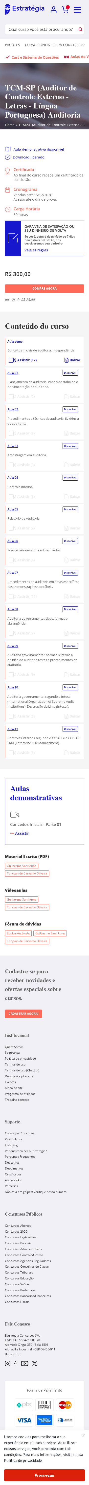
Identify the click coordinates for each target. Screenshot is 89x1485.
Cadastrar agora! (23, 1014)
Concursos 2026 (16, 1231)
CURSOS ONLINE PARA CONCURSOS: (55, 44)
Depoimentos (14, 1168)
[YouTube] (24, 1364)
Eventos (10, 1082)
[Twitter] (34, 1364)
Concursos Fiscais (17, 1302)
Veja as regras (36, 250)
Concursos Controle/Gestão (24, 1255)
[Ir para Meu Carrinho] (65, 10)
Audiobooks (13, 1180)
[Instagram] (7, 1364)
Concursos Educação (19, 1278)
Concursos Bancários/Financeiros (28, 1296)
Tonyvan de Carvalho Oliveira (27, 873)
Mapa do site (14, 1088)
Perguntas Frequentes (20, 1156)
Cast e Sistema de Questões (35, 57)
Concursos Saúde (17, 1284)
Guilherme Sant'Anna (21, 866)
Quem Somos (14, 1047)
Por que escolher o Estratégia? (26, 1151)
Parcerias (11, 1186)
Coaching (11, 1145)
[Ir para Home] (24, 10)
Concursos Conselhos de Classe (27, 1266)
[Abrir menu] (77, 10)
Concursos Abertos (18, 1225)
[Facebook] (15, 1364)
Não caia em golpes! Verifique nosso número (36, 1192)
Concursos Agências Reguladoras (28, 1261)
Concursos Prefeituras (20, 1290)
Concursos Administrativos (23, 1249)
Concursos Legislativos (20, 1237)
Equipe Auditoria (18, 933)
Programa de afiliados (20, 1094)
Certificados (13, 1174)
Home (10, 124)
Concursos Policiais (18, 1243)
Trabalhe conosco (17, 1100)
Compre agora (44, 288)
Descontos (12, 1162)
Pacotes (12, 44)
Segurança (12, 1052)
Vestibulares (13, 1139)
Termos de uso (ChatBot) (22, 1070)
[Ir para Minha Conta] (53, 10)
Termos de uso (15, 1064)
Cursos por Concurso (19, 1133)
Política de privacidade (20, 1058)
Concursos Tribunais (19, 1272)
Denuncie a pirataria (19, 1076)
